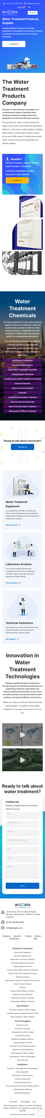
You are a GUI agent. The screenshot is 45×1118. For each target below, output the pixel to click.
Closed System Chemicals (22, 374)
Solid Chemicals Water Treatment (22, 406)
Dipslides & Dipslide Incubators (22, 1039)
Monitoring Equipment (22, 1093)
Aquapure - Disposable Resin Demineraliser (22, 1068)
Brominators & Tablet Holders (22, 1075)
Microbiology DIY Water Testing (22, 1053)
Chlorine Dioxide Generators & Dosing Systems (22, 1086)
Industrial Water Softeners (22, 1089)
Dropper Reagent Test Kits (22, 1042)
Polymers (22, 393)
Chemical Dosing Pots (22, 1079)
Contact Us (13, 44)
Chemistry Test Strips (22, 1028)
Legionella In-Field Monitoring (22, 1049)
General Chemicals (22, 383)
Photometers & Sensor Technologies (22, 1056)
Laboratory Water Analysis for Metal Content (22, 1013)
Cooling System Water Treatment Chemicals (22, 379)
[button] (33, 13)
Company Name (12, 822)
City (8, 849)
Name (9, 814)
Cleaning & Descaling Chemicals (22, 963)
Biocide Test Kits (22, 1025)
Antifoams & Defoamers (23, 360)
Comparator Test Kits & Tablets (22, 1032)
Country (9, 857)
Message (10, 866)
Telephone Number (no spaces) (17, 840)
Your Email (10, 831)
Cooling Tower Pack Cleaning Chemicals (22, 973)
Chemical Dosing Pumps (22, 1082)
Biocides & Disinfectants (22, 365)
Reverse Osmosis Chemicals (22, 402)
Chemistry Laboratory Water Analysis (22, 1010)
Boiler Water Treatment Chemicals (22, 370)
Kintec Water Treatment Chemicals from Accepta (22, 980)
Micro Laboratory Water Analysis (22, 1017)
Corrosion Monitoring (22, 1035)
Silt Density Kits (22, 1060)
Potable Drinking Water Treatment (22, 397)
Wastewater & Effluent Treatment (22, 411)
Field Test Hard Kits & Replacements (22, 1046)
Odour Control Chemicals (22, 388)
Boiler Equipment (22, 1072)
